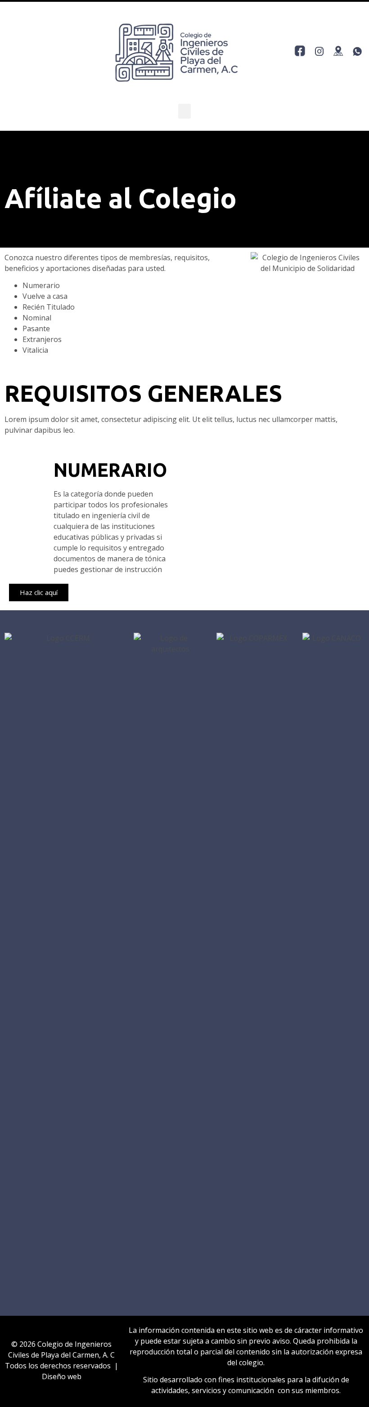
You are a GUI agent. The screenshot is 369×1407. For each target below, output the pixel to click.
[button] (184, 111)
